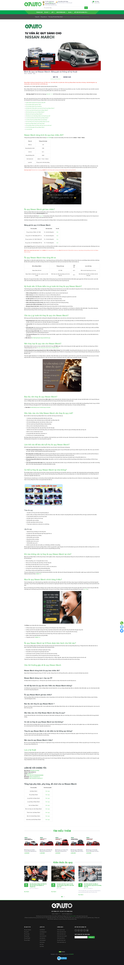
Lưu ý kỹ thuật (29, 129)
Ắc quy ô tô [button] (27, 927)
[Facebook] (121, 630)
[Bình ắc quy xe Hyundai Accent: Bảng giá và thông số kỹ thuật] (93, 841)
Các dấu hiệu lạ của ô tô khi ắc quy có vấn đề (40, 407)
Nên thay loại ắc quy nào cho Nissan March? (35, 112)
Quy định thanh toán (61, 940)
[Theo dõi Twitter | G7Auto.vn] (79, 930)
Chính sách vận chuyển (62, 936)
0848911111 (51, 2)
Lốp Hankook (42, 938)
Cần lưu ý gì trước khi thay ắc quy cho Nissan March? (37, 110)
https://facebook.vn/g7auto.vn (36, 778)
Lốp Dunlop (42, 942)
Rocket (46, 347)
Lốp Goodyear (43, 940)
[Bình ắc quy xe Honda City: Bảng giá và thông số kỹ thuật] (46, 841)
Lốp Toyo (42, 944)
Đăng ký (91, 937)
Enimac (50, 347)
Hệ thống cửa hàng (35, 770)
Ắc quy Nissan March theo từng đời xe (34, 106)
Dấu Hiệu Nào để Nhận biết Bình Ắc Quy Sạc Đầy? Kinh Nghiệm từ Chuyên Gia (38, 885)
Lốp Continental (43, 936)
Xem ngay (48, 791)
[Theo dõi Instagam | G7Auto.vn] (84, 930)
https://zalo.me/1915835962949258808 (35, 775)
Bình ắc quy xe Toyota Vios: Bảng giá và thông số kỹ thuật (61, 850)
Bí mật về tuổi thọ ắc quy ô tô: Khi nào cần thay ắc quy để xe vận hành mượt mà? (65, 885)
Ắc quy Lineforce (27, 929)
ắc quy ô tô (41, 216)
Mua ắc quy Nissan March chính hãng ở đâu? (35, 123)
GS (37, 347)
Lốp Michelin (42, 929)
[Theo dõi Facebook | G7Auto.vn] (76, 930)
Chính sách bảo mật (61, 934)
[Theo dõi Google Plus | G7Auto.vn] (81, 930)
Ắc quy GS (26, 931)
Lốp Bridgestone (43, 931)
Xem (57, 232)
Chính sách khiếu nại (61, 942)
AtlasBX (54, 347)
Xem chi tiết (73, 916)
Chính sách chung (61, 929)
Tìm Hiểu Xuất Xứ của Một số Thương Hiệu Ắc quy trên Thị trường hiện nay (92, 885)
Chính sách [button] (60, 927)
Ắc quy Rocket (27, 938)
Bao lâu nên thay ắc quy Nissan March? (34, 114)
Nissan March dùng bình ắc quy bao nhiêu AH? (35, 102)
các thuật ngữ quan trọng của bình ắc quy (41, 337)
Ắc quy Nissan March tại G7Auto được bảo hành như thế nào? (39, 125)
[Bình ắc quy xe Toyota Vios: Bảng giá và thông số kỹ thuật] (62, 841)
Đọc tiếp (26, 891)
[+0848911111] (121, 623)
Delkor (57, 347)
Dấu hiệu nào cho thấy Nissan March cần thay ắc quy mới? (38, 115)
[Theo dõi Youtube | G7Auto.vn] (87, 930)
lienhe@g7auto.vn (68, 913)
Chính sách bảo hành (61, 931)
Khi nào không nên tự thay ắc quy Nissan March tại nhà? (37, 121)
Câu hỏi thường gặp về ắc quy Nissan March (35, 127)
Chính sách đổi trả (61, 938)
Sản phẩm (97, 2)
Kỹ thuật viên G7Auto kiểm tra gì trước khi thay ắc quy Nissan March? (40, 108)
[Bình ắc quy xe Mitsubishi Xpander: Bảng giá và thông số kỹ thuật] (77, 841)
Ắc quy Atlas (26, 936)
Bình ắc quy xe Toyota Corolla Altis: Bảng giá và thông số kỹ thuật (30, 850)
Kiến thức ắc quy (63, 862)
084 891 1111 (50, 94)
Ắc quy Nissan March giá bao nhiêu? (33, 104)
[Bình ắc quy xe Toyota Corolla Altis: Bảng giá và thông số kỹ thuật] (31, 841)
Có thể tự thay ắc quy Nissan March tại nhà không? (36, 119)
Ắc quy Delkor (27, 940)
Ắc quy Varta (26, 934)
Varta (39, 347)
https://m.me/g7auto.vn (35, 776)
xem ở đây (86, 589)
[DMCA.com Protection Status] (62, 951)
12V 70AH (49, 137)
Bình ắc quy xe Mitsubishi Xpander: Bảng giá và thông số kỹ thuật (77, 850)
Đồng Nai (43, 347)
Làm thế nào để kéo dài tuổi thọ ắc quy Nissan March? (37, 117)
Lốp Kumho (42, 934)
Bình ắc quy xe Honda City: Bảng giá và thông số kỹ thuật (46, 850)
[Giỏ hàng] (93, 2)
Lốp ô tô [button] (42, 927)
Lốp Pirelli (42, 946)
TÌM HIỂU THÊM (62, 830)
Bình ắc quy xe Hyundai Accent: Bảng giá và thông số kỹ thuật (93, 850)
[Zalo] (121, 627)
